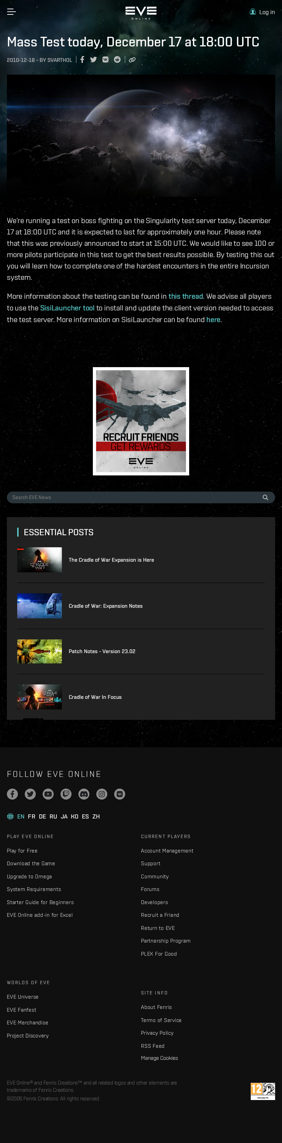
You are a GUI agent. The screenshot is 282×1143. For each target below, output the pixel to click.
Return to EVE (158, 928)
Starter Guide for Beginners (40, 902)
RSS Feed (153, 1046)
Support (150, 863)
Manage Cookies (159, 1058)
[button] (262, 12)
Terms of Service (161, 1020)
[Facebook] (12, 794)
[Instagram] (101, 794)
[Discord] (83, 794)
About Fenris (156, 1007)
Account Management (167, 851)
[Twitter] (30, 794)
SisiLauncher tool (67, 307)
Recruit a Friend (160, 915)
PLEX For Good (159, 954)
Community (155, 876)
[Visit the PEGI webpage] (263, 1091)
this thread (186, 296)
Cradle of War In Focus (95, 697)
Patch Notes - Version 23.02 (102, 651)
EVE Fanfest (21, 1010)
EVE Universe (23, 997)
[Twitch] (66, 794)
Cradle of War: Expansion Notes (106, 606)
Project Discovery (28, 1035)
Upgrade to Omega (29, 876)
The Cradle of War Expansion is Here (111, 560)
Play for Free (22, 851)
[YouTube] (48, 794)
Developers (154, 902)
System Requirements (34, 889)
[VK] (119, 794)
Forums (150, 889)
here (213, 319)
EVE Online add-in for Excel (40, 915)
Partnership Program (166, 941)
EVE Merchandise (27, 1022)
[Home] (141, 18)
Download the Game (31, 863)
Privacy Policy (157, 1033)
